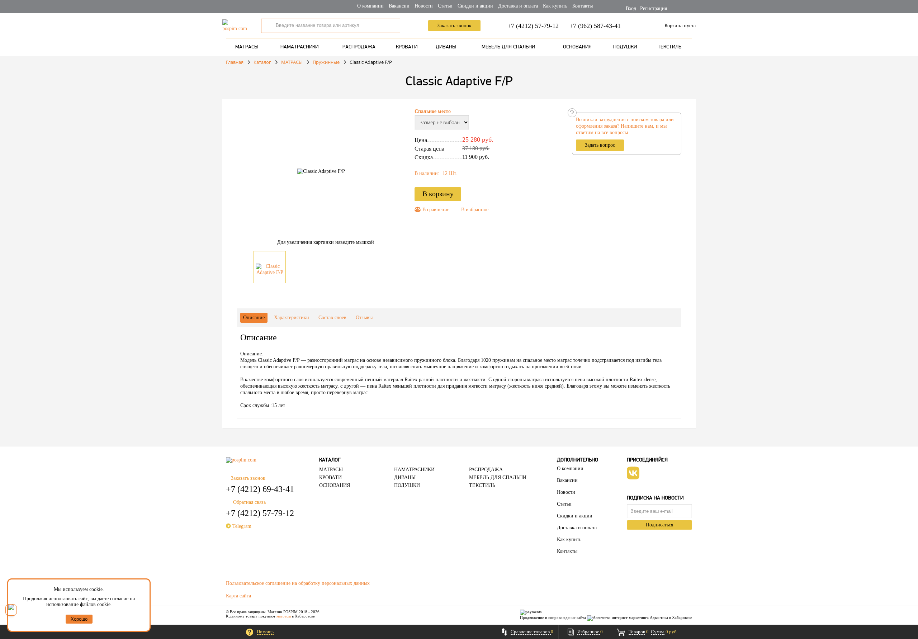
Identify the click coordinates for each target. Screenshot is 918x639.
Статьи (445, 6)
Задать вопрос (600, 145)
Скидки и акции (475, 6)
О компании (370, 6)
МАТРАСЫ (246, 47)
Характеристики (291, 317)
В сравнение (435, 209)
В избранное (474, 209)
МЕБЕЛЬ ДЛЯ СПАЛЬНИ (508, 47)
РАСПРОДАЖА (358, 47)
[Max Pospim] (11, 610)
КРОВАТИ (406, 47)
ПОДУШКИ (625, 47)
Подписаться (659, 524)
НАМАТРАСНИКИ (299, 47)
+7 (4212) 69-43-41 (260, 489)
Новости (424, 6)
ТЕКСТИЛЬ (669, 47)
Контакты (582, 6)
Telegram (241, 526)
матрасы (283, 616)
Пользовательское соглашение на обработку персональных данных (298, 583)
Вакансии (399, 6)
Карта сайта (238, 595)
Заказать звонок (454, 25)
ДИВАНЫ (446, 47)
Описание (254, 317)
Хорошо (79, 619)
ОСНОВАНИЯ (577, 47)
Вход (631, 8)
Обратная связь (249, 502)
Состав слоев (332, 317)
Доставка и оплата (518, 6)
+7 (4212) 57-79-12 (533, 25)
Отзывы (364, 317)
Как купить (555, 6)
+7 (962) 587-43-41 (595, 25)
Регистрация (653, 8)
